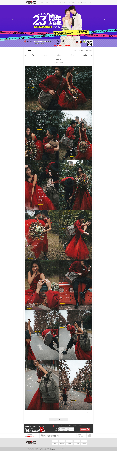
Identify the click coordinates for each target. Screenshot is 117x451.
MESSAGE (84, 440)
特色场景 (79, 2)
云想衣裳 (68, 2)
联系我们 (89, 2)
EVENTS (76, 440)
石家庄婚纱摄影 (30, 448)
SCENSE (69, 443)
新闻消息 (63, 2)
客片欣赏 (52, 2)
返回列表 (58, 419)
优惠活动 (58, 2)
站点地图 (53, 449)
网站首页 (42, 2)
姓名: (56, 428)
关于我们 (84, 2)
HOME (55, 440)
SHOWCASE (69, 440)
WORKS (62, 440)
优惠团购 (73, 2)
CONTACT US (84, 443)
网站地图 (50, 449)
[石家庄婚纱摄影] (31, 4)
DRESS (55, 443)
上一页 (52, 419)
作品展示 (47, 2)
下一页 (65, 419)
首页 (79, 50)
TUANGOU (62, 443)
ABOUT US (77, 443)
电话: (56, 430)
